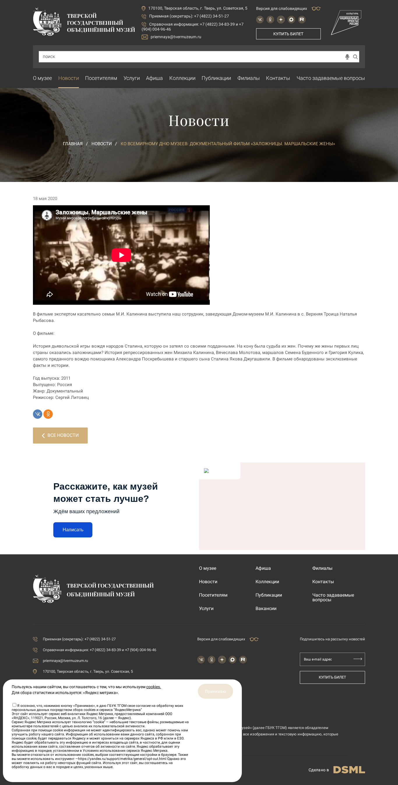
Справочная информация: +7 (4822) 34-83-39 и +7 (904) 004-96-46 (99, 650)
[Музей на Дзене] (281, 19)
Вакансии (266, 608)
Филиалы (248, 78)
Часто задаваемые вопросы (331, 78)
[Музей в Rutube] (302, 19)
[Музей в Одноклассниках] (270, 19)
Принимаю (215, 691)
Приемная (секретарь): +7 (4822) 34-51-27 (189, 16)
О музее (42, 78)
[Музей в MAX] (291, 19)
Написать (73, 529)
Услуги (132, 78)
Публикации (216, 78)
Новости (68, 78)
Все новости (63, 435)
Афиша (154, 78)
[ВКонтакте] (37, 414)
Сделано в (319, 770)
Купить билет (288, 33)
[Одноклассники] (48, 414)
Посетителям (101, 78)
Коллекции (182, 78)
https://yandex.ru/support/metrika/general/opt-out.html (122, 759)
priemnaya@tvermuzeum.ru (176, 36)
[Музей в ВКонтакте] (260, 19)
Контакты (278, 78)
